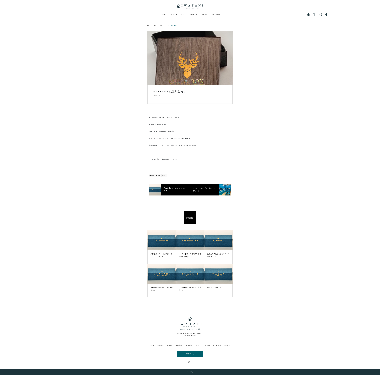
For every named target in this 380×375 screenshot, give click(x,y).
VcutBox (183, 14)
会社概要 (204, 14)
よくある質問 (217, 345)
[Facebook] (193, 362)
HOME (164, 14)
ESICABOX (173, 14)
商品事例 (227, 345)
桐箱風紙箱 (193, 14)
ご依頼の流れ (189, 345)
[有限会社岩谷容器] (190, 6)
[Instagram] (189, 362)
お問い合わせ (216, 14)
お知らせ (199, 345)
